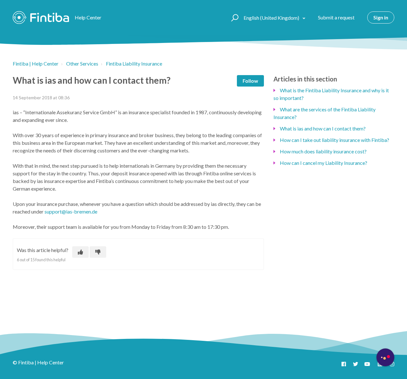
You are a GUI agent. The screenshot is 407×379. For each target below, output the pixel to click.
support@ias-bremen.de (71, 211)
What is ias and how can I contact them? (323, 128)
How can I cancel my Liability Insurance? (323, 163)
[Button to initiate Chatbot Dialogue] (385, 357)
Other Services (82, 63)
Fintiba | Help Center (36, 63)
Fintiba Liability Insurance (134, 63)
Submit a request (336, 17)
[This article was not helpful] (98, 252)
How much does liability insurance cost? (323, 151)
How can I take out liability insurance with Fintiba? (334, 140)
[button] (233, 17)
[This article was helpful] (80, 252)
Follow (250, 81)
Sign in (380, 17)
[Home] (41, 17)
